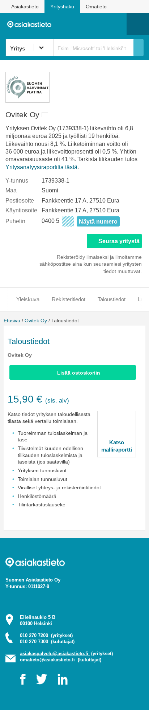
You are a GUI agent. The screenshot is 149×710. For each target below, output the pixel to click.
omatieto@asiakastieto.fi (48, 659)
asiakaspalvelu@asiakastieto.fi (55, 653)
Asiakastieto (25, 6)
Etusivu (12, 320)
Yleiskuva (27, 299)
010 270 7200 (46, 635)
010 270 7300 (47, 641)
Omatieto (96, 6)
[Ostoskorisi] (84, 24)
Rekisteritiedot (68, 299)
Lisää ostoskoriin (78, 373)
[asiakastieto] (31, 24)
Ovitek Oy (36, 320)
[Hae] (138, 47)
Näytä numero (98, 222)
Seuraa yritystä (119, 241)
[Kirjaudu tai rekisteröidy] (117, 24)
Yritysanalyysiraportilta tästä (41, 167)
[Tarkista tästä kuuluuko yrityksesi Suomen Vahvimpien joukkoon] (27, 101)
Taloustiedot (111, 299)
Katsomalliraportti (116, 446)
